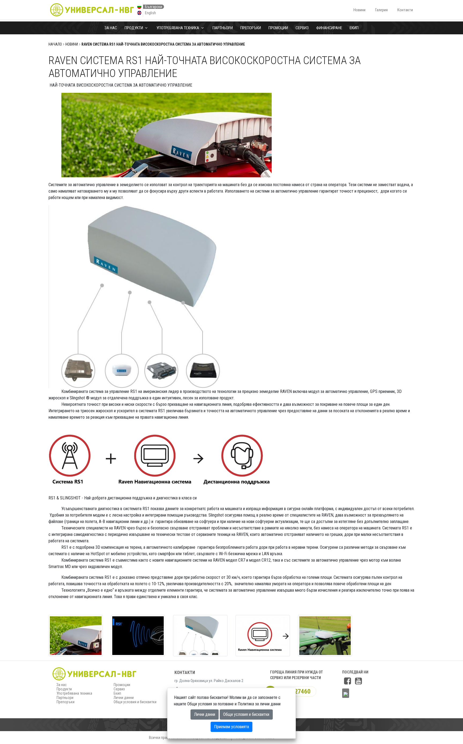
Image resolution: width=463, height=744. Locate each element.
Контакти (405, 10)
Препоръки (250, 27)
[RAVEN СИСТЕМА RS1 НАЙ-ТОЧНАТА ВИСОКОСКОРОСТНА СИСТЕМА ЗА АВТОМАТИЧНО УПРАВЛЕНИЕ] (75, 635)
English (150, 13)
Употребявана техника (178, 27)
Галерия (381, 10)
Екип (354, 27)
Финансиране (329, 27)
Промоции (278, 27)
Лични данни (124, 697)
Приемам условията (231, 726)
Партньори (222, 27)
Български (153, 7)
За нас (110, 27)
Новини (359, 10)
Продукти (134, 27)
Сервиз (302, 27)
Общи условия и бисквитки (135, 702)
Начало (55, 44)
